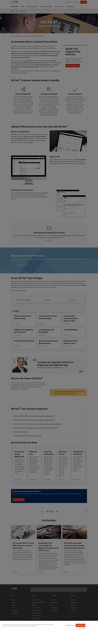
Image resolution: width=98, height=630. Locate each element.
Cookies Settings (69, 625)
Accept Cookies (80, 625)
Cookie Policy (32, 626)
